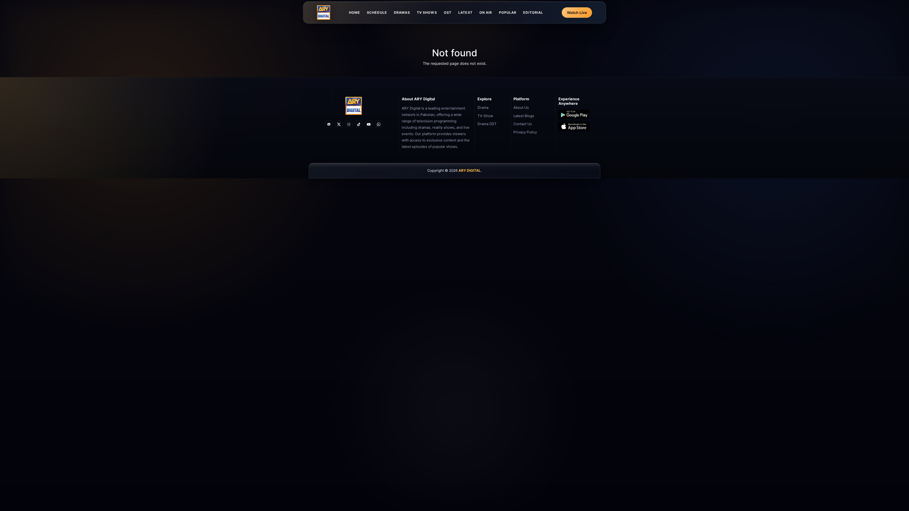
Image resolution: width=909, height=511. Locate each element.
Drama (482, 107)
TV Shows (427, 12)
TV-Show (485, 116)
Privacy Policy (525, 132)
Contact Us (522, 124)
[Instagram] (349, 124)
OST (447, 12)
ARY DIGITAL (470, 170)
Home (354, 12)
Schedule (377, 12)
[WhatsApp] (378, 124)
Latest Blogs (523, 116)
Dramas (402, 12)
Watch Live (577, 12)
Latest (465, 12)
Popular (508, 12)
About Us (521, 107)
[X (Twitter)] (339, 124)
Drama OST (487, 124)
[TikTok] (359, 124)
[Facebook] (329, 124)
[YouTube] (369, 124)
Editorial (533, 12)
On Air (485, 12)
